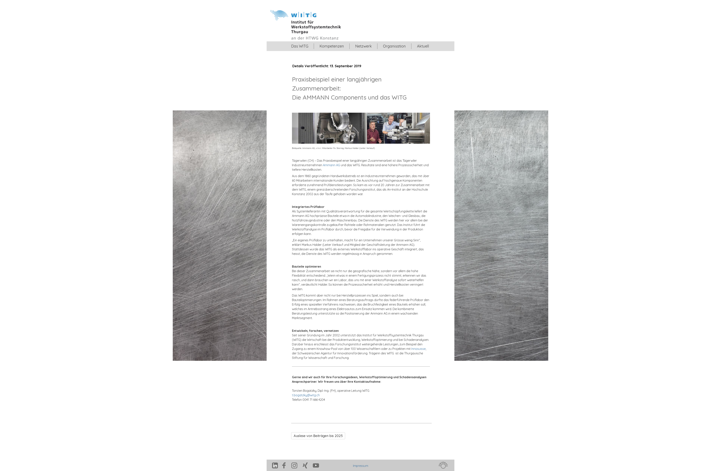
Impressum (360, 466)
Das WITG (299, 46)
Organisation (394, 46)
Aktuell (423, 46)
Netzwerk (363, 46)
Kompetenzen (332, 46)
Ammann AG (331, 165)
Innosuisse (418, 349)
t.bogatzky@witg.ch (306, 395)
